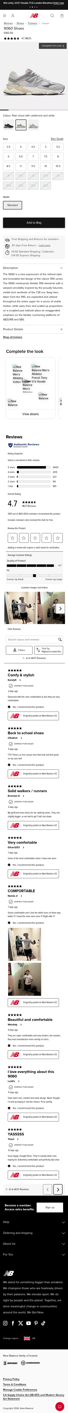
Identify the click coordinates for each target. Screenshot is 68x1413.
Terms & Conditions (14, 1384)
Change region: (11, 1338)
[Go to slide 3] (35, 7)
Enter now (58, 3)
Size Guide (57, 138)
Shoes (20, 23)
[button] (13, 16)
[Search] (52, 16)
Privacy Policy (11, 1379)
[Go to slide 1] (30, 7)
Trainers (32, 23)
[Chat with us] (59, 1406)
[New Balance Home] (34, 15)
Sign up (50, 1207)
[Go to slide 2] (33, 7)
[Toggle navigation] (5, 15)
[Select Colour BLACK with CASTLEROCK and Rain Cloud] (8, 125)
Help (6, 1222)
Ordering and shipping (17, 1233)
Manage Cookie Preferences (20, 1389)
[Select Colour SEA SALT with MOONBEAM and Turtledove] (33, 125)
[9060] (34, 76)
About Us (9, 1244)
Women (8, 23)
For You (8, 1254)
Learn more (44, 245)
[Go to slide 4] (37, 7)
